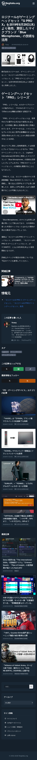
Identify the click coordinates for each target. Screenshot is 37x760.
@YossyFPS (27, 340)
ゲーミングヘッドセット (8, 355)
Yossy (14, 322)
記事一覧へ (16, 340)
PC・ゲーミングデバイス (8, 48)
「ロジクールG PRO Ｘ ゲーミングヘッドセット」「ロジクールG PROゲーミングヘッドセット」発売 (19, 302)
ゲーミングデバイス (16, 352)
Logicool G (5, 352)
